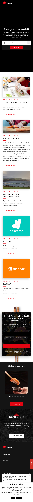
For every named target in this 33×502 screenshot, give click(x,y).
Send (16, 346)
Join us (5, 460)
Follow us (16, 404)
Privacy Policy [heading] (16, 484)
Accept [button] (19, 498)
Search (16, 47)
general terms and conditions (16, 351)
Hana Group (7, 454)
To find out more (10, 114)
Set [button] (13, 498)
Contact (6, 467)
